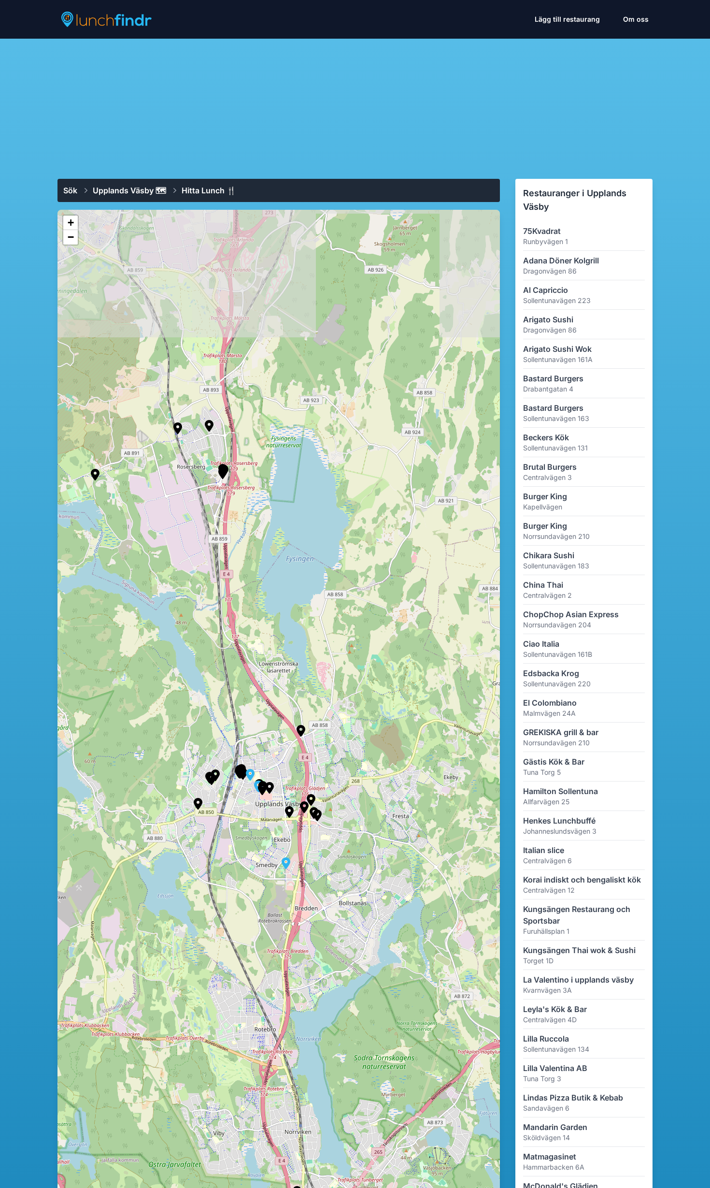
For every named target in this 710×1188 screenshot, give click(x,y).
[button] (211, 779)
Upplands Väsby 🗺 (129, 190)
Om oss (636, 19)
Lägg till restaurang (567, 19)
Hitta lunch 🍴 (209, 190)
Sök (70, 190)
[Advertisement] (355, 104)
